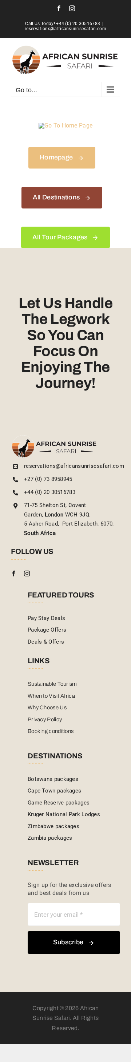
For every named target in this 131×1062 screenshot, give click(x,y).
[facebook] (14, 573)
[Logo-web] (54, 437)
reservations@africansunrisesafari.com (65, 28)
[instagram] (27, 573)
